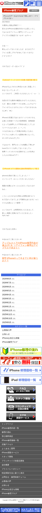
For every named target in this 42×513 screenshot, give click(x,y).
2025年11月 (7, 314)
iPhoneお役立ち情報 (10, 338)
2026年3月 (6, 299)
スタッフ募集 (7, 457)
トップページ (7, 424)
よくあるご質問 (8, 449)
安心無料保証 (7, 436)
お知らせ (6, 334)
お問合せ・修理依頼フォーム (14, 477)
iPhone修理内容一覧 (10, 428)
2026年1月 (6, 307)
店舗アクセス (7, 444)
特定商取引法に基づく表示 (13, 473)
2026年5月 (6, 291)
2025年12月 (7, 310)
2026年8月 (6, 279)
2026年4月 (6, 295)
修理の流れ (6, 432)
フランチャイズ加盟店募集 (13, 461)
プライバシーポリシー (11, 469)
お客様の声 (7, 330)
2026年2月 (6, 302)
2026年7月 (6, 283)
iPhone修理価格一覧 (10, 440)
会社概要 (5, 465)
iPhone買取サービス (10, 453)
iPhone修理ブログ (10, 342)
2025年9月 (6, 322)
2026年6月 (6, 287)
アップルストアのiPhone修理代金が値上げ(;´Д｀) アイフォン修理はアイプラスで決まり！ (20, 245)
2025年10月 (7, 318)
